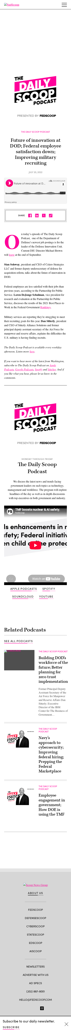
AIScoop (35, 951)
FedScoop (35, 909)
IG (41, 1007)
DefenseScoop (35, 918)
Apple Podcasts (23, 588)
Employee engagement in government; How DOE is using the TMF (52, 805)
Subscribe (11, 1027)
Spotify (48, 588)
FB (22, 1007)
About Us (35, 893)
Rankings (45, 307)
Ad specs (35, 983)
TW (29, 1007)
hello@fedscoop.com (35, 999)
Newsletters (35, 966)
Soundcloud (23, 596)
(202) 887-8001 (35, 991)
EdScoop (35, 943)
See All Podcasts (18, 641)
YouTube (46, 596)
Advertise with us (35, 975)
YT (48, 1007)
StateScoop (35, 934)
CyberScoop (35, 926)
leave (11, 254)
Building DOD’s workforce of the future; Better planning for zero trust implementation (53, 669)
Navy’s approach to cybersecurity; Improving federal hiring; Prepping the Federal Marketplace (51, 754)
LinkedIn (35, 1007)
